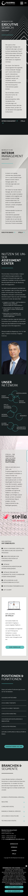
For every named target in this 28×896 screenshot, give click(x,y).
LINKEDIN (14, 850)
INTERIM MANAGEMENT (9, 121)
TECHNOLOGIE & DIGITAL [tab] (9, 820)
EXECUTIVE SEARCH (7, 232)
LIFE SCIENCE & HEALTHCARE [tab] (10, 816)
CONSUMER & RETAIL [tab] (8, 806)
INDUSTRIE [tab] (5, 802)
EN (25, 3)
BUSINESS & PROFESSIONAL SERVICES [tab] (13, 797)
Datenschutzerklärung (16, 884)
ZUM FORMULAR (14, 647)
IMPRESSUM (14, 847)
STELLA (20, 232)
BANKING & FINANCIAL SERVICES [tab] (11, 811)
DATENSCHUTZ (14, 844)
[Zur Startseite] (8, 4)
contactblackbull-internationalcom (15, 839)
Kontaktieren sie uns (14, 746)
